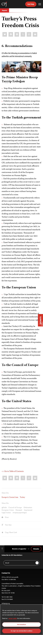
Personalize (21, 624)
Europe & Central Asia (10, 497)
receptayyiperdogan (20, 512)
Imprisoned (28, 510)
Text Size (8, 525)
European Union (8, 510)
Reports (4, 10)
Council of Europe (15, 507)
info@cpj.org (6, 603)
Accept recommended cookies (21, 631)
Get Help (30, 4)
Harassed (19, 510)
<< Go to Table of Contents (13, 471)
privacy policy (12, 618)
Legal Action (6, 512)
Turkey (22, 497)
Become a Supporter (19, 549)
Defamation (28, 507)
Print (7, 517)
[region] (21, 619)
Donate (36, 549)
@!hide (4, 507)
